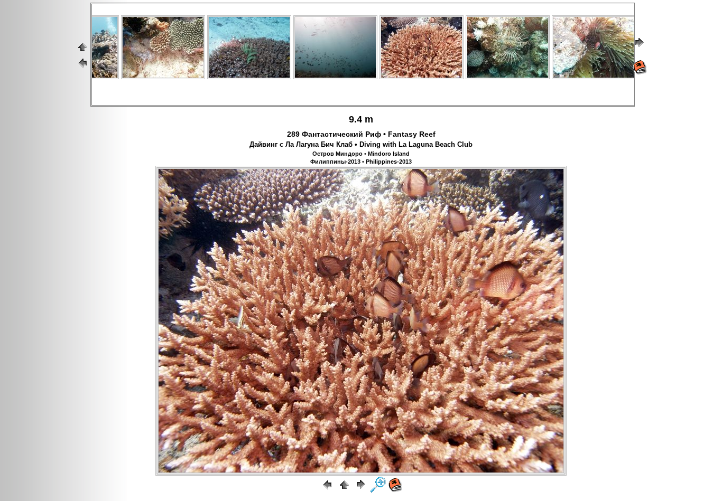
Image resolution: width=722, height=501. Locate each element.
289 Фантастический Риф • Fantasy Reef (361, 134)
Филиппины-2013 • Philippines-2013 (361, 161)
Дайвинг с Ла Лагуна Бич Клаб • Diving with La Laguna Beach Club (361, 144)
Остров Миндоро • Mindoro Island (361, 153)
